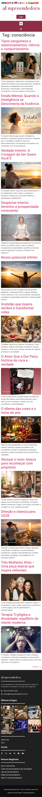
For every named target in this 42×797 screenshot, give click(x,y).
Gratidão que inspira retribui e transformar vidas (17, 308)
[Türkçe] (37, 3)
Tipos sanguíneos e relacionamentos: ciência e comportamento (20, 45)
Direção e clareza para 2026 (18, 513)
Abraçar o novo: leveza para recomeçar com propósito (18, 463)
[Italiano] (21, 3)
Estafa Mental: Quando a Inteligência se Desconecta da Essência (20, 100)
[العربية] (3, 3)
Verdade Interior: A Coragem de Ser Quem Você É (18, 154)
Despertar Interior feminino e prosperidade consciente (20, 207)
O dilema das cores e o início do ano (18, 411)
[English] (10, 3)
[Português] (29, 3)
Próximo (37, 667)
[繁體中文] (5, 3)
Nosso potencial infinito (19, 257)
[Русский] (32, 3)
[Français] (13, 3)
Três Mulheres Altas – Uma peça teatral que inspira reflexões (17, 566)
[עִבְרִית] (18, 3)
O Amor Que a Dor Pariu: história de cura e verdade (19, 360)
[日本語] (24, 3)
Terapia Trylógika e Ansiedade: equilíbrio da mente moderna (19, 619)
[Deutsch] (16, 3)
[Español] (34, 3)
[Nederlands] (8, 3)
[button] (21, 23)
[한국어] (26, 3)
